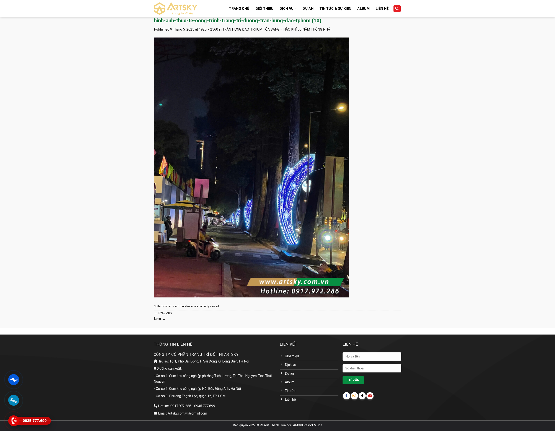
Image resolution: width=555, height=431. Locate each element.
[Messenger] (13, 380)
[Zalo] (13, 400)
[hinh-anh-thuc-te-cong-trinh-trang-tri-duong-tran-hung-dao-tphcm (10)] (251, 167)
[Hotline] (13, 421)
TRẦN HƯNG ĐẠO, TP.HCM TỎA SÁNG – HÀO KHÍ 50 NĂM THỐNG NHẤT (277, 29)
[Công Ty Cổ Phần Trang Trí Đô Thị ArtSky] (175, 8)
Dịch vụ (287, 9)
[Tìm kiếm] (397, 8)
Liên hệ (382, 9)
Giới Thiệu (264, 9)
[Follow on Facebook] (346, 395)
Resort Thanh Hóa (273, 425)
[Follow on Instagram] (354, 395)
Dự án (308, 9)
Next (159, 319)
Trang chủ (239, 9)
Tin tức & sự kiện (335, 9)
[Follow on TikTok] (362, 395)
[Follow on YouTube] (370, 395)
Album (363, 9)
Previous (163, 313)
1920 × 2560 (208, 29)
